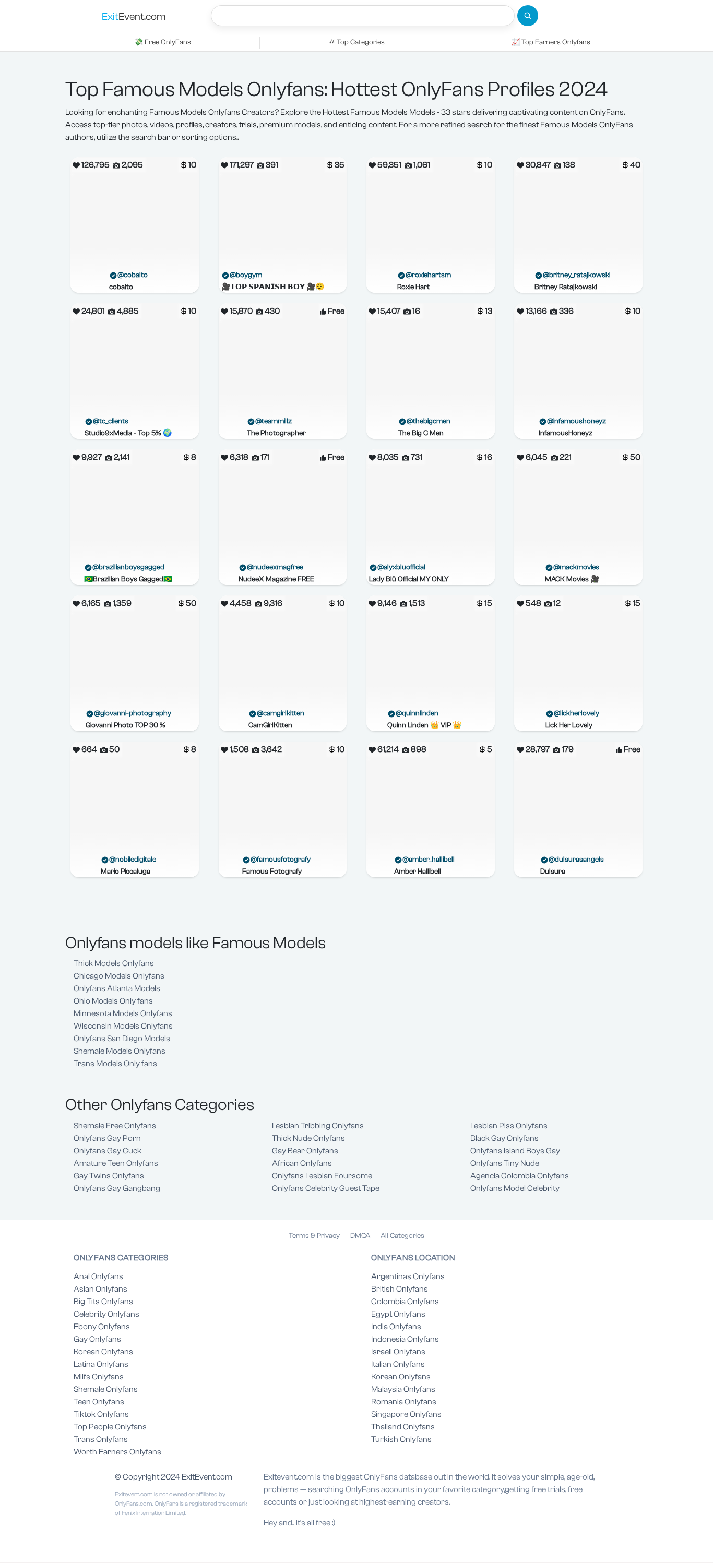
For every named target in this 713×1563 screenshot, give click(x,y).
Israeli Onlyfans (398, 1351)
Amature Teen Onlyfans (116, 1163)
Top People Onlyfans (110, 1426)
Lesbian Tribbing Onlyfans (318, 1125)
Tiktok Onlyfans (101, 1414)
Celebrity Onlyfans (106, 1314)
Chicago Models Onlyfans (119, 976)
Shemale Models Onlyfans (119, 1051)
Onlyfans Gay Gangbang (117, 1188)
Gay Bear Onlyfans (305, 1150)
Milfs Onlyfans (99, 1376)
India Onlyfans (396, 1326)
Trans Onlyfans (101, 1439)
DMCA (360, 1236)
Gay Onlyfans (97, 1339)
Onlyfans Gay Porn (107, 1138)
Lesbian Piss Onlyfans (509, 1125)
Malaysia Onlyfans (403, 1389)
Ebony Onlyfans (102, 1326)
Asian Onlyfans (100, 1289)
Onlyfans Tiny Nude (504, 1163)
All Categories (402, 1236)
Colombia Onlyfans (405, 1301)
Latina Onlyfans (101, 1364)
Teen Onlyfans (99, 1401)
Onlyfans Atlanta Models (117, 988)
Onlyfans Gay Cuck (107, 1150)
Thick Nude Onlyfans (308, 1138)
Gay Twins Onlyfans (109, 1175)
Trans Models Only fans (115, 1063)
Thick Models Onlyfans (114, 963)
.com (134, 16)
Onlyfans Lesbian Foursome (322, 1175)
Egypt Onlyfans (398, 1314)
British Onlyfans (399, 1289)
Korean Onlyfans (103, 1351)
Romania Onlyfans (403, 1401)
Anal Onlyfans (98, 1276)
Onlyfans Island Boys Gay (515, 1150)
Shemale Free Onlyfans (115, 1125)
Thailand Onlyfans (403, 1426)
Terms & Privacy (314, 1236)
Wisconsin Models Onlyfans (123, 1026)
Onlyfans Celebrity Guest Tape (325, 1188)
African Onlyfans (302, 1163)
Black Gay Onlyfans (504, 1138)
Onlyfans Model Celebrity (515, 1188)
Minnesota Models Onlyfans (123, 1013)
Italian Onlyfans (398, 1364)
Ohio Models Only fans (113, 1001)
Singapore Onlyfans (406, 1414)
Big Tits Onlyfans (103, 1301)
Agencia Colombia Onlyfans (519, 1175)
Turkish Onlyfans (401, 1439)
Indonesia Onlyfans (405, 1339)
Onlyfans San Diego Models (122, 1038)
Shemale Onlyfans (106, 1389)
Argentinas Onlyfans (408, 1276)
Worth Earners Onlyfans (117, 1452)
